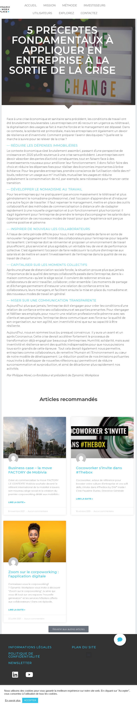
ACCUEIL (31, 5)
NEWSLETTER (20, 663)
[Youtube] (29, 674)
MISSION (49, 5)
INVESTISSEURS (94, 5)
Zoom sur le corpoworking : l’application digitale (33, 574)
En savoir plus (13, 700)
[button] (89, 655)
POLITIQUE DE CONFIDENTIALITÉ (24, 655)
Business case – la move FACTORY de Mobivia (30, 470)
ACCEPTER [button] (30, 700)
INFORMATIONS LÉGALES (30, 647)
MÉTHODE (69, 5)
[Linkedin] (15, 674)
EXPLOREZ (66, 13)
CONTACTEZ (89, 13)
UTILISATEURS (42, 13)
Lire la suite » (16, 502)
